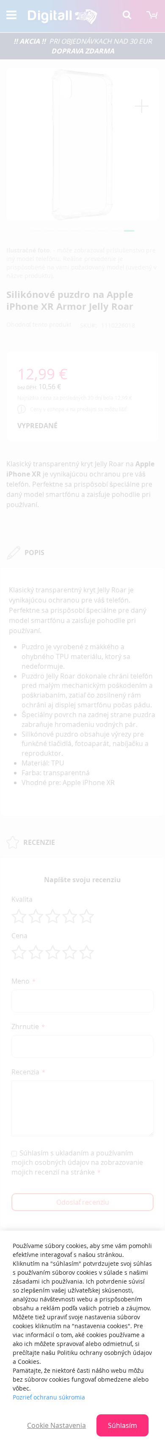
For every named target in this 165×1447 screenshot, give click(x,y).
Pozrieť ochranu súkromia (49, 1397)
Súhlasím (122, 1425)
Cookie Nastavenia (56, 1425)
